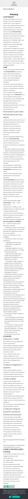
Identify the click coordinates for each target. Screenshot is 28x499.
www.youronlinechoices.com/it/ (11, 464)
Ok (10, 496)
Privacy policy (16, 496)
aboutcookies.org (8, 458)
